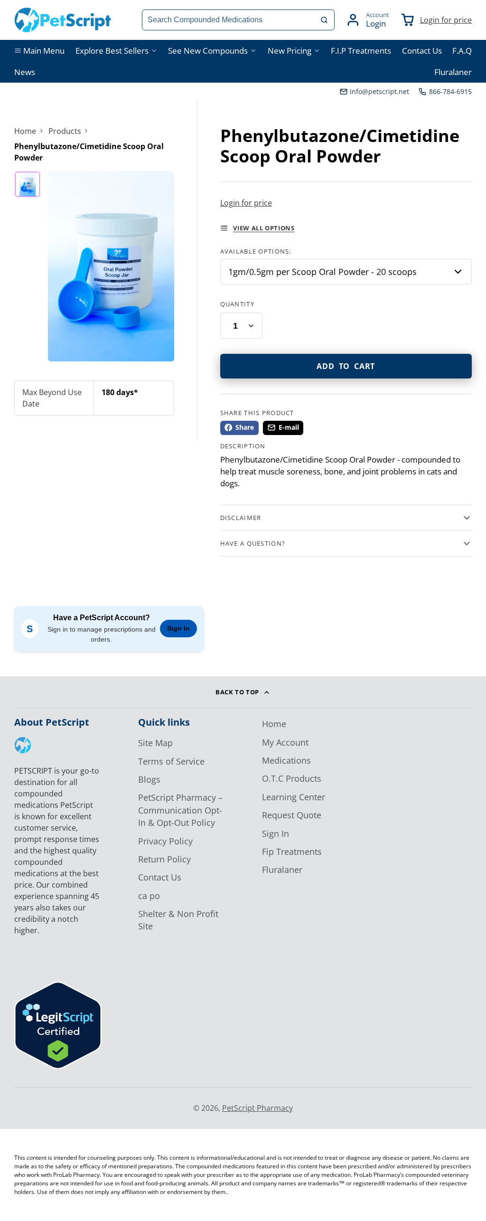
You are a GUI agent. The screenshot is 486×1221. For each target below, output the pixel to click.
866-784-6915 (450, 91)
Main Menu (44, 50)
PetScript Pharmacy (257, 1108)
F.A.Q (462, 50)
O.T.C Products (291, 778)
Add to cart (346, 366)
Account (367, 20)
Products (64, 131)
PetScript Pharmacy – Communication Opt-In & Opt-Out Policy (180, 810)
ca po (149, 895)
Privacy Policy (165, 841)
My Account (285, 742)
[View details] (22, 745)
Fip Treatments (292, 851)
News (24, 71)
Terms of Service (171, 761)
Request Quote (291, 815)
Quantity (237, 304)
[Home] (63, 20)
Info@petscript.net (379, 91)
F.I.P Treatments (361, 50)
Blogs (149, 779)
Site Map (155, 742)
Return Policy (164, 859)
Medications (286, 760)
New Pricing (289, 50)
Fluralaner (453, 71)
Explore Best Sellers (112, 50)
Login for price (446, 20)
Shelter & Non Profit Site (178, 920)
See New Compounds (208, 50)
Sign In (178, 628)
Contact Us (422, 50)
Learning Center (293, 797)
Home (25, 131)
